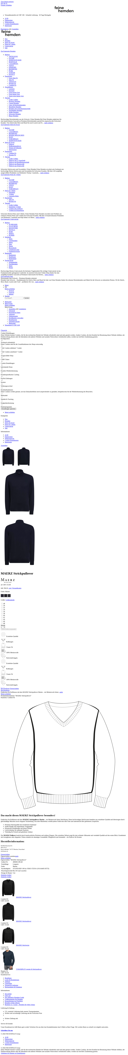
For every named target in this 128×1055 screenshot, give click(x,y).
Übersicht (12, 311)
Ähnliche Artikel (6, 875)
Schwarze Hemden (15, 114)
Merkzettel (12, 323)
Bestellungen (13, 320)
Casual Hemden (14, 103)
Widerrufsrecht (9, 22)
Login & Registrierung (12, 980)
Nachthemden (13, 264)
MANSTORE (13, 228)
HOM (11, 231)
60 (4, 615)
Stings (11, 242)
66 (4, 621)
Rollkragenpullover (15, 146)
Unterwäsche (9, 426)
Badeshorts (12, 255)
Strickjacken (13, 149)
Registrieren (5, 29)
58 (4, 613)
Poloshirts (12, 192)
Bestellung (8, 978)
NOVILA (12, 230)
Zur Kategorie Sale (7, 276)
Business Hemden (14, 101)
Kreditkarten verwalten (16, 318)
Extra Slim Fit (13, 78)
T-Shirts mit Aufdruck (16, 209)
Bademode (8, 253)
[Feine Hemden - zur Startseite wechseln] (64, 11)
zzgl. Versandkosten (15, 588)
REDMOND (13, 69)
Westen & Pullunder (15, 148)
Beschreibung (5, 688)
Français (11, 292)
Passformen (8, 76)
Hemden (7, 421)
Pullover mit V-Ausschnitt (17, 160)
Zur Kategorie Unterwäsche (9, 219)
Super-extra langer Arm (16, 96)
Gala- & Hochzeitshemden (17, 105)
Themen (7, 98)
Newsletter (8, 994)
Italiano (11, 294)
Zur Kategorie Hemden (8, 51)
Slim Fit (11, 80)
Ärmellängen (9, 87)
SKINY (11, 233)
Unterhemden (13, 241)
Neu (6, 419)
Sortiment (8, 237)
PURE (11, 71)
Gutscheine (8, 983)
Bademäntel (12, 259)
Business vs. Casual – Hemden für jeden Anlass (20, 1005)
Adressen (12, 314)
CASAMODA (13, 63)
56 (4, 611)
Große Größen (13, 99)
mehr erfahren (48, 123)
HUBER (11, 235)
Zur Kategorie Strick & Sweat (10, 125)
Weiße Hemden (14, 112)
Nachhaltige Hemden (15, 110)
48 (4, 603)
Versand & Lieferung (11, 985)
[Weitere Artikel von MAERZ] (9, 583)
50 (4, 605)
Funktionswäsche (14, 251)
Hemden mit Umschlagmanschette (19, 109)
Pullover (11, 144)
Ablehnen (4, 1053)
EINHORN (12, 67)
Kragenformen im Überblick (14, 1001)
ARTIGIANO (13, 56)
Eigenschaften (14, 688)
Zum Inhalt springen (7, 1)
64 (4, 619)
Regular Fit (12, 83)
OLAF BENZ (13, 226)
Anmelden (15, 29)
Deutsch (11, 291)
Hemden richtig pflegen (12, 1003)
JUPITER (12, 73)
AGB (6, 18)
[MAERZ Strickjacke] (8, 945)
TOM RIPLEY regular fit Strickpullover (29, 969)
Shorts (11, 246)
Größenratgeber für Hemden (14, 999)
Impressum (8, 25)
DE (2, 3)
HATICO (12, 74)
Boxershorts (12, 248)
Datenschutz (9, 20)
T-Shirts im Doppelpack (16, 210)
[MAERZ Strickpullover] (2, 596)
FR (4, 3)
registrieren (22, 309)
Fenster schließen (6, 5)
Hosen (11, 267)
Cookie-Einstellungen (11, 24)
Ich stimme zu (12, 1053)
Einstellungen (21, 1053)
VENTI (11, 65)
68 (4, 623)
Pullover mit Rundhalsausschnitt (19, 162)
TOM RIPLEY (13, 139)
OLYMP (11, 58)
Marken (7, 55)
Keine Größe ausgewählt (9, 629)
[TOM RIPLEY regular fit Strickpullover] (8, 969)
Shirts (10, 239)
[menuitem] (66, 18)
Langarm (11, 89)
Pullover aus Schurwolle (16, 166)
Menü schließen (10, 289)
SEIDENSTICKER (15, 60)
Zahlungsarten (13, 316)
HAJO (11, 137)
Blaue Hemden (13, 116)
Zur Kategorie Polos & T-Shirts (11, 175)
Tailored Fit (12, 81)
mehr (61, 692)
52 (4, 607)
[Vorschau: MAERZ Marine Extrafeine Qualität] (23, 466)
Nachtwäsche (9, 260)
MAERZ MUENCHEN (16, 135)
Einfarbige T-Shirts (15, 207)
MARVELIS (13, 62)
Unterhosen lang (14, 249)
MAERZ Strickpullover (23, 897)
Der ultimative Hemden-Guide (14, 997)
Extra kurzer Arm (14, 92)
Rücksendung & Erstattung (13, 987)
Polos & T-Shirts (10, 191)
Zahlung (7, 981)
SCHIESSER (13, 224)
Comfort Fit (12, 85)
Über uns (8, 995)
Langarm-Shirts (14, 196)
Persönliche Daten (14, 312)
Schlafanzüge (13, 262)
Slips (10, 244)
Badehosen (12, 257)
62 (4, 617)
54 (4, 609)
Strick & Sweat (9, 142)
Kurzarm (11, 91)
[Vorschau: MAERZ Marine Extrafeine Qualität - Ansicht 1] (8, 466)
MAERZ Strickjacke (22, 945)
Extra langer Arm (14, 94)
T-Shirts (11, 194)
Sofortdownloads (14, 321)
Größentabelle (10, 600)
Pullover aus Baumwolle (16, 164)
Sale (6, 428)
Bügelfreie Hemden (15, 107)
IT (6, 3)
